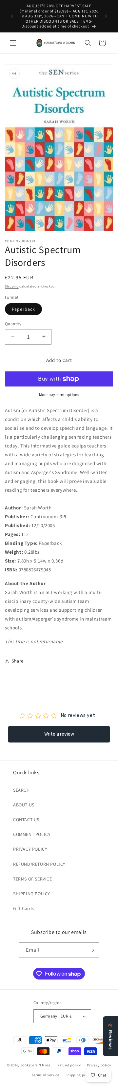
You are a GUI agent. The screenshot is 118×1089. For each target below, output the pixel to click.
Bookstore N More (35, 1064)
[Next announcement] (106, 16)
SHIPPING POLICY (31, 894)
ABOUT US (23, 805)
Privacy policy (99, 1065)
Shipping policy (79, 1075)
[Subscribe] (92, 950)
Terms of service (45, 1075)
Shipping (12, 286)
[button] (13, 43)
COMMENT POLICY (31, 834)
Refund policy (69, 1065)
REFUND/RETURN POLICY (39, 864)
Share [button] (17, 661)
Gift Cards (23, 908)
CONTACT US (26, 819)
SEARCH (21, 790)
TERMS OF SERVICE (32, 879)
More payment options (59, 394)
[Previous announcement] (12, 16)
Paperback (23, 309)
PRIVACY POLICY (30, 849)
